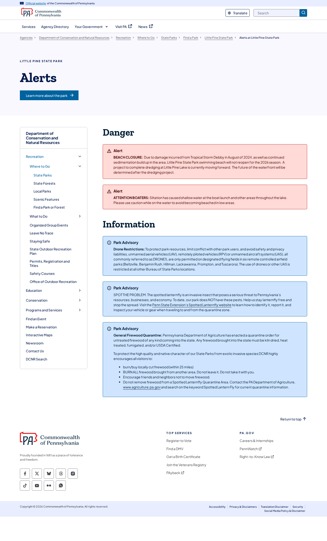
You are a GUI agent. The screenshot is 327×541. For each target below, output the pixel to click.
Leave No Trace (41, 233)
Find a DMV (174, 449)
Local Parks (42, 191)
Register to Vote (179, 441)
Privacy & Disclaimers (243, 506)
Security (298, 506)
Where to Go (40, 166)
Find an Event (36, 319)
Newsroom (35, 343)
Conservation (36, 300)
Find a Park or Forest (49, 207)
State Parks (43, 175)
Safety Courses (42, 273)
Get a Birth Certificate (183, 457)
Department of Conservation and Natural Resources (43, 138)
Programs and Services (44, 310)
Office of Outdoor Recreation (53, 281)
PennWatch (249, 449)
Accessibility (217, 506)
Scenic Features (46, 199)
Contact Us (35, 351)
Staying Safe (40, 241)
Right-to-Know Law (255, 457)
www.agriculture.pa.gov (142, 387)
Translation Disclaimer (274, 506)
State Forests (44, 183)
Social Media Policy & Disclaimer (284, 510)
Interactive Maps (39, 335)
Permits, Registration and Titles (50, 263)
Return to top (290, 419)
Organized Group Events (49, 225)
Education (34, 290)
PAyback (173, 473)
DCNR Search (36, 359)
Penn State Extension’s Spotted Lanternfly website (191, 305)
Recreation (35, 157)
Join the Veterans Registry (186, 465)
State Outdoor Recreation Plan (50, 251)
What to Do (38, 216)
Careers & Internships (256, 441)
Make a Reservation (41, 327)
